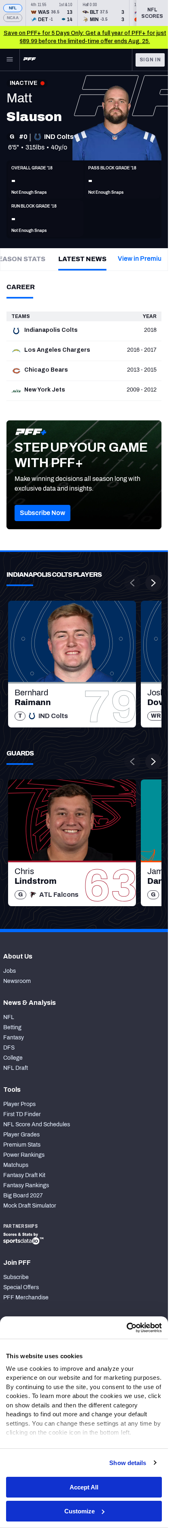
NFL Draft (15, 1068)
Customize (79, 1511)
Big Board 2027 (23, 1196)
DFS (9, 1048)
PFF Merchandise (26, 1297)
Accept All (84, 1487)
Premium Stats (21, 1145)
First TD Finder (22, 1114)
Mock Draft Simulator (29, 1206)
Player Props (19, 1104)
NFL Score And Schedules (36, 1124)
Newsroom (17, 981)
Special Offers (21, 1287)
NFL (13, 8)
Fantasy (13, 1038)
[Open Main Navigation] (9, 59)
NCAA (13, 17)
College (13, 1058)
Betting (12, 1027)
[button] (42, 513)
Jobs (9, 971)
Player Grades (21, 1135)
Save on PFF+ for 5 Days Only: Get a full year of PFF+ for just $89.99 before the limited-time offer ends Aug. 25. (85, 37)
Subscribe (16, 1277)
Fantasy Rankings (26, 1185)
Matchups (15, 1165)
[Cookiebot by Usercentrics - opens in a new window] (126, 1327)
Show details (127, 1462)
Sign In (150, 60)
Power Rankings (24, 1155)
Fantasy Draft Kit (24, 1175)
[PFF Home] (29, 59)
